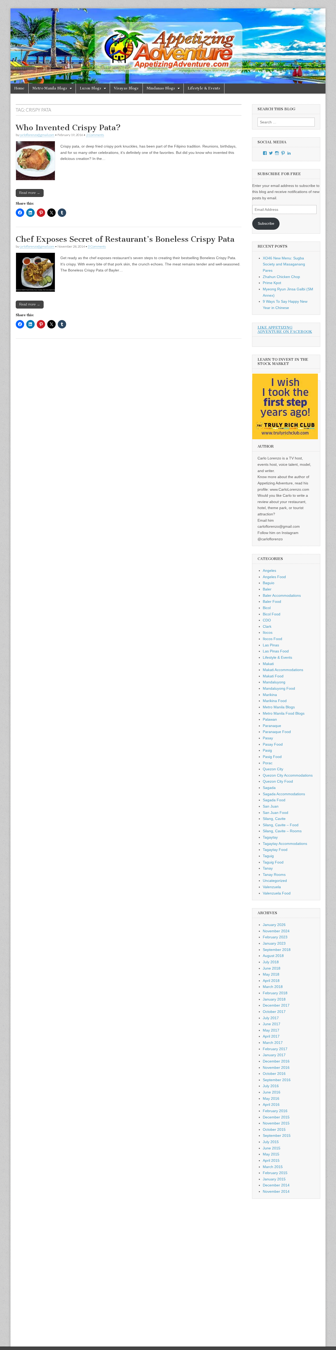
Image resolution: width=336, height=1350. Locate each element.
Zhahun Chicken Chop (281, 277)
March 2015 (273, 1167)
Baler (267, 589)
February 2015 (275, 1173)
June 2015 (271, 1148)
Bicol (267, 608)
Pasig (267, 750)
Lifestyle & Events (204, 88)
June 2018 (271, 968)
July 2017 (271, 1018)
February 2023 (275, 937)
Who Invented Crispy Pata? (68, 127)
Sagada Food (274, 800)
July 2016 (271, 1086)
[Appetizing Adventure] (168, 45)
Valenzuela (272, 887)
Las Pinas (271, 645)
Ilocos (267, 632)
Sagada (269, 788)
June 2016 (271, 1092)
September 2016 (277, 1080)
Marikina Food (275, 701)
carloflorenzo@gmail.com (37, 135)
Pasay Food (273, 744)
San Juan (271, 806)
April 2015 (271, 1160)
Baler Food (272, 601)
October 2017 (274, 1011)
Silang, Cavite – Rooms (282, 831)
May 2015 (271, 1154)
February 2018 (275, 993)
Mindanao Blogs (161, 88)
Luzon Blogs (90, 88)
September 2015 (277, 1135)
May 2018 (271, 974)
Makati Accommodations (283, 670)
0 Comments (97, 246)
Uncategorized (275, 880)
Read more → (29, 193)
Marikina (270, 695)
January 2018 (274, 999)
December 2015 (276, 1117)
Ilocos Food (272, 639)
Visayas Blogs (126, 88)
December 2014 (276, 1185)
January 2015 (274, 1179)
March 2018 (273, 987)
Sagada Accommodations (284, 794)
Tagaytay (270, 837)
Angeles (269, 570)
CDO (267, 620)
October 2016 (274, 1073)
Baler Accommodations (282, 595)
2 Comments (95, 135)
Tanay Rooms (274, 874)
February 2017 (275, 1049)
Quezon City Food (278, 781)
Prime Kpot (272, 283)
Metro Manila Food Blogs (283, 713)
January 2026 (274, 925)
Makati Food (273, 676)
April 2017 (271, 1036)
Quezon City (273, 769)
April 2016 (271, 1104)
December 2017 (276, 1005)
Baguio (268, 583)
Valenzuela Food (277, 893)
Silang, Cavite (274, 819)
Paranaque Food (277, 732)
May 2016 (271, 1098)
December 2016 (276, 1061)
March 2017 (273, 1042)
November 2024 (276, 931)
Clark (267, 626)
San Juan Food (275, 812)
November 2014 (276, 1191)
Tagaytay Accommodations (285, 843)
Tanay (268, 868)
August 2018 (273, 956)
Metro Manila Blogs (50, 88)
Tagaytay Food (275, 849)
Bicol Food (271, 614)
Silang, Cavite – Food (280, 825)
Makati (268, 664)
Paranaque (272, 726)
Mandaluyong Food (279, 688)
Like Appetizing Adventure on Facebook (285, 329)
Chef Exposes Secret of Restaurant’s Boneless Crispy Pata (125, 239)
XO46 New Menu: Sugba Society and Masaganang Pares (284, 264)
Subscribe (266, 223)
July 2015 (271, 1142)
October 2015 (274, 1129)
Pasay (268, 738)
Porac (267, 763)
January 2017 (274, 1055)
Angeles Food (274, 577)
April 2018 (271, 981)
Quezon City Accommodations (288, 775)
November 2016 (276, 1067)
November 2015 (276, 1123)
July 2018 (271, 962)
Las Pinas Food (276, 651)
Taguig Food (273, 862)
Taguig (268, 856)
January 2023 (274, 943)
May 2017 (271, 1030)
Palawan (270, 719)
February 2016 (275, 1111)
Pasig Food (272, 757)
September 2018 (277, 950)
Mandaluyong (274, 682)
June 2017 (271, 1024)
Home (19, 88)
